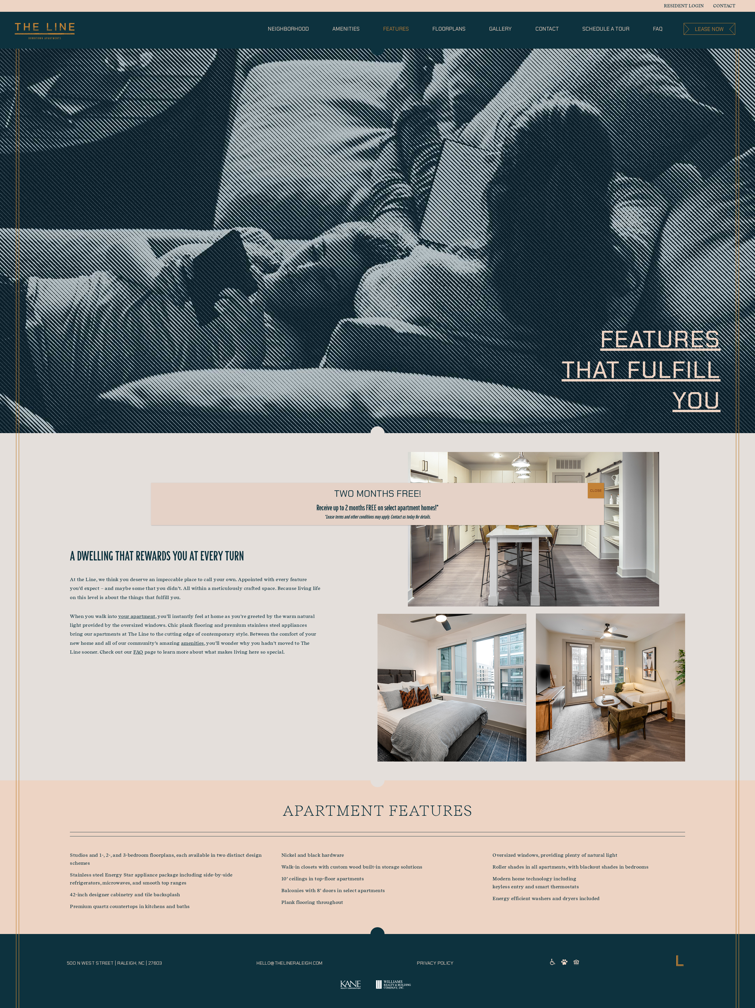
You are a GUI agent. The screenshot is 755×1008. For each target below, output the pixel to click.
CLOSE (596, 490)
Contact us (398, 517)
